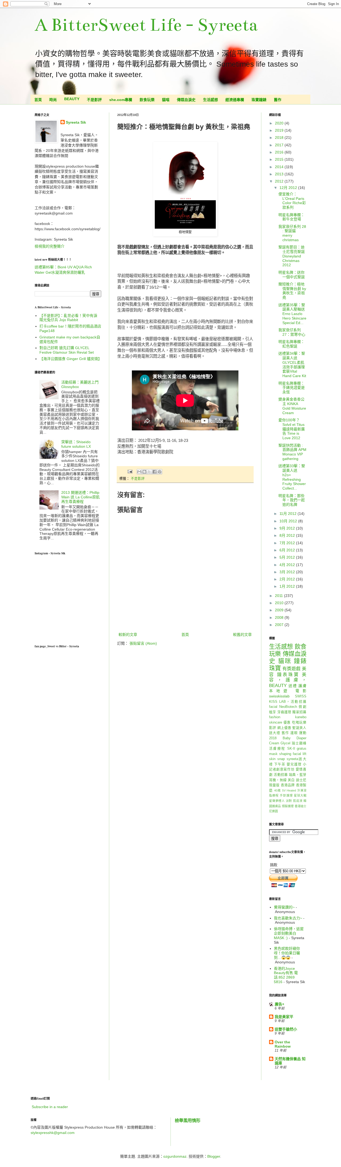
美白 (291, 780)
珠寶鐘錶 (258, 100)
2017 (280, 145)
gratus (301, 748)
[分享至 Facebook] (154, 471)
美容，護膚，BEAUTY (287, 680)
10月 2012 (288, 521)
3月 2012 (287, 572)
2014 (280, 167)
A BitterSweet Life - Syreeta (146, 25)
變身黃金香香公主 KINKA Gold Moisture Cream (292, 406)
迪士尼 (301, 780)
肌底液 (297, 800)
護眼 (294, 733)
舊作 (277, 100)
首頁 (38, 100)
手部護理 (286, 795)
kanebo (300, 717)
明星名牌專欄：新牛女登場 (291, 217)
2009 (280, 610)
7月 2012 (287, 543)
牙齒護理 (284, 712)
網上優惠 (284, 728)
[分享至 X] (149, 471)
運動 (302, 733)
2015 (280, 159)
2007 (280, 625)
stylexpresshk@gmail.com (53, 1132)
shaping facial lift (292, 754)
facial (273, 707)
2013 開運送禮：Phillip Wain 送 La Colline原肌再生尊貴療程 (80, 497)
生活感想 (210, 100)
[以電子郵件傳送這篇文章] (139, 471)
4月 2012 (287, 565)
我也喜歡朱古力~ (288, 918)
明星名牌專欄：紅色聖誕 (291, 344)
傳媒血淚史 (186, 100)
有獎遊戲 (291, 668)
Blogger (213, 1156)
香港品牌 (288, 785)
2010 (280, 603)
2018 (280, 137)
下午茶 (279, 764)
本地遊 (280, 691)
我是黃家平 (284, 1017)
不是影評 (94, 100)
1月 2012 (287, 586)
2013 (280, 174)
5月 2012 (287, 557)
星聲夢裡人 (277, 800)
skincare (275, 722)
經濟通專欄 (234, 100)
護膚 (302, 686)
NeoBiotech (288, 707)
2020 (280, 123)
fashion (274, 717)
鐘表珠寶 (288, 674)
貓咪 (284, 661)
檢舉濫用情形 (187, 1120)
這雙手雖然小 (286, 1029)
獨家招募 (299, 712)
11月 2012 (288, 513)
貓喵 (165, 100)
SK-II (291, 748)
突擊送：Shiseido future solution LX (76, 444)
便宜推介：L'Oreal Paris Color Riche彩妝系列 (292, 200)
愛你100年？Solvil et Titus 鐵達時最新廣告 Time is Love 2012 (291, 429)
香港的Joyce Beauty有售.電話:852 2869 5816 (286, 975)
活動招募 (281, 775)
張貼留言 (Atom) (143, 643)
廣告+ (279, 1004)
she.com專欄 (120, 100)
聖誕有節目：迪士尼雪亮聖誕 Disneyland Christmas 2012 (291, 256)
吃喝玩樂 (299, 722)
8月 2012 (287, 535)
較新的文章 (128, 634)
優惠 (287, 722)
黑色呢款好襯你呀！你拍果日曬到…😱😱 (287, 953)
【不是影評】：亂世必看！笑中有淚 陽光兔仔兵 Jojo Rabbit (68, 317)
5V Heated (289, 790)
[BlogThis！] (144, 471)
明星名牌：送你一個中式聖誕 (291, 274)
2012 (280, 181)
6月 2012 (287, 550)
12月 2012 (288, 187)
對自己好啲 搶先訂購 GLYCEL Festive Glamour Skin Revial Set (66, 350)
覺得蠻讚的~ (284, 907)
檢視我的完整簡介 (49, 246)
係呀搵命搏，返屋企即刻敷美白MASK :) (289, 933)
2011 (279, 595)
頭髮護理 (288, 806)
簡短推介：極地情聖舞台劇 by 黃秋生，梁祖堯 (292, 291)
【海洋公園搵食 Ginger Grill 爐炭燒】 (70, 359)
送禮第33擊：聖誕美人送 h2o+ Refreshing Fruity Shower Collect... (292, 477)
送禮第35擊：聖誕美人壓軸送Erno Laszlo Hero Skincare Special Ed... (292, 314)
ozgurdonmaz (174, 1156)
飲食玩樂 (147, 100)
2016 (280, 152)
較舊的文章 (242, 634)
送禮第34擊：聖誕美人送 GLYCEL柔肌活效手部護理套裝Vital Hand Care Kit (292, 364)
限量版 (274, 785)
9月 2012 (287, 528)
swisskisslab (279, 696)
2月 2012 (287, 579)
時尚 (53, 100)
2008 (280, 617)
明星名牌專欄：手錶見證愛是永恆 (291, 387)
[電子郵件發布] (129, 471)
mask (273, 754)
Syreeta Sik (76, 122)
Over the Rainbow (283, 1044)
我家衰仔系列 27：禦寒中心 (291, 332)
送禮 (293, 686)
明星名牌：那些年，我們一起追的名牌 (291, 500)
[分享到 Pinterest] (159, 471)
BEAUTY (71, 99)
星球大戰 (300, 795)
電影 (300, 691)
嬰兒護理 (294, 764)
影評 (272, 728)
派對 (289, 800)
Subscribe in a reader (50, 1107)
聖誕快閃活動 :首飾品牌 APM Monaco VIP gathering (292, 452)
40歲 (277, 790)
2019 (280, 130)
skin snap (277, 759)
